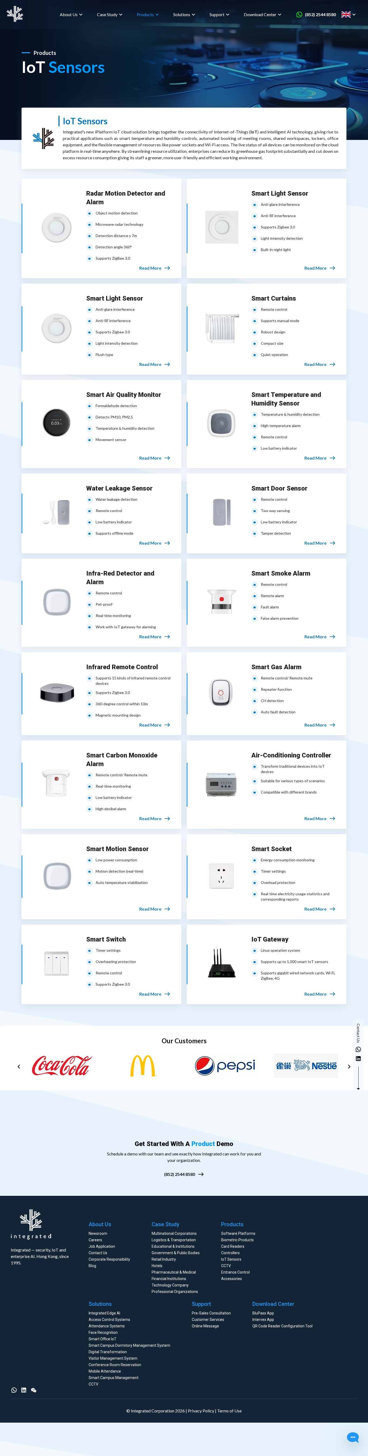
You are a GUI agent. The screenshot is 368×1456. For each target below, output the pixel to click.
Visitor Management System (113, 1358)
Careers (95, 1240)
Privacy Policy (201, 1410)
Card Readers (232, 1246)
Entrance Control (235, 1272)
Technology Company (170, 1285)
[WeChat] (33, 1390)
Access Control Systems (109, 1319)
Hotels (157, 1266)
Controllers (230, 1253)
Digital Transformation (108, 1352)
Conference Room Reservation (115, 1365)
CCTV (226, 1266)
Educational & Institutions (173, 1246)
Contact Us (98, 1253)
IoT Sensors (231, 1259)
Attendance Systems (107, 1326)
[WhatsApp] (14, 1390)
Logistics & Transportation (174, 1240)
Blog (92, 1266)
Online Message (205, 1326)
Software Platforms (238, 1233)
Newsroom (98, 1233)
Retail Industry (164, 1259)
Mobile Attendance (105, 1371)
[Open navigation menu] (359, 14)
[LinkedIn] (23, 1390)
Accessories (231, 1279)
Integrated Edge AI (104, 1313)
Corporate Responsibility (109, 1259)
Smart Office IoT (102, 1339)
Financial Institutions (169, 1279)
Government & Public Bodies (176, 1253)
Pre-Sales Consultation (211, 1313)
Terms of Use (229, 1410)
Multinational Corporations (174, 1233)
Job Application (102, 1246)
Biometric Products (237, 1240)
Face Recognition (103, 1332)
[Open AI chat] (353, 1438)
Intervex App (263, 1319)
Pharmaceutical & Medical (174, 1272)
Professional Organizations (175, 1291)
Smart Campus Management (113, 1378)
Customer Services (208, 1319)
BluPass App (263, 1313)
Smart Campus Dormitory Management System (129, 1345)
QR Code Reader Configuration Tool (282, 1326)
